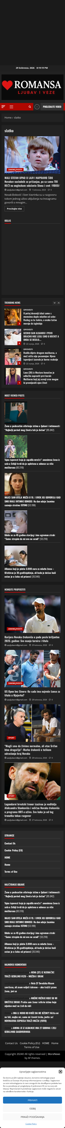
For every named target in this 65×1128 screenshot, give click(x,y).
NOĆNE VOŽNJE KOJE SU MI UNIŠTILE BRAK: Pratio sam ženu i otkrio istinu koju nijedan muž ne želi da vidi (31, 1002)
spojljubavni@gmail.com (17, 190)
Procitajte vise (15, 209)
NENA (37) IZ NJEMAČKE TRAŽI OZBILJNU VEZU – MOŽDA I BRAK (29, 974)
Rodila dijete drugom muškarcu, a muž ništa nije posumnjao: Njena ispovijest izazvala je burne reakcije (13, 336)
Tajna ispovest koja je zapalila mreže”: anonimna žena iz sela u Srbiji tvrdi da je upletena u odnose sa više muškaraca (32, 463)
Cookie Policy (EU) (14, 850)
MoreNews (54, 1054)
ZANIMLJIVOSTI (15, 169)
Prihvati (32, 1100)
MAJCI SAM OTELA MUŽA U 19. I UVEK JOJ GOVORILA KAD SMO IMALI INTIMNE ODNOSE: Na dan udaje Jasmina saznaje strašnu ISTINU (32, 501)
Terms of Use (11, 871)
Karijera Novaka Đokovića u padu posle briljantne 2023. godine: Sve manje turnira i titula (32, 639)
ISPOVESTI (28, 310)
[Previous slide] (54, 303)
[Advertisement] (32, 32)
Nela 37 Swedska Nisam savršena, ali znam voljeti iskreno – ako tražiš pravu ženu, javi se (31, 987)
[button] (60, 1071)
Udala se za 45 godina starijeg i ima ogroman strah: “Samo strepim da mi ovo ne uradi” (30, 537)
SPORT (11, 738)
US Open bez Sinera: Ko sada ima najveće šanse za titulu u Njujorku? (32, 693)
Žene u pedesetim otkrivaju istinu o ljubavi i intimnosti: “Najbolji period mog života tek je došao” (32, 428)
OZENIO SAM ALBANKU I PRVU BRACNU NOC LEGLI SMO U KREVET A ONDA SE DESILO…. (13, 317)
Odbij (32, 1108)
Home (7, 864)
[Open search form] (30, 107)
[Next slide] (58, 303)
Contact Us (10, 843)
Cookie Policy (31, 1124)
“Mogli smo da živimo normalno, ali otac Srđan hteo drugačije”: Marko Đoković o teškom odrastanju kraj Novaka (31, 749)
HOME (7, 857)
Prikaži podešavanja (32, 1116)
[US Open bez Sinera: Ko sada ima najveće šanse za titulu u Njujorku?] (32, 668)
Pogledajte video (52, 106)
